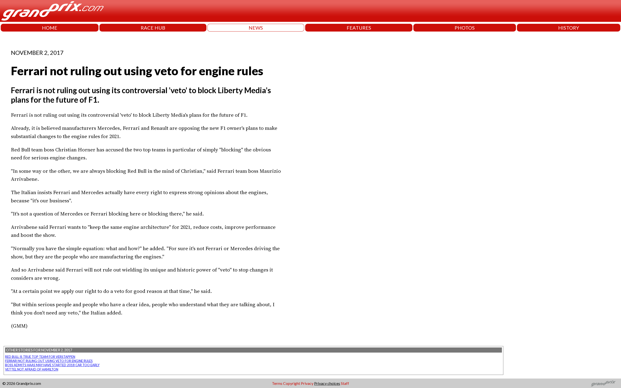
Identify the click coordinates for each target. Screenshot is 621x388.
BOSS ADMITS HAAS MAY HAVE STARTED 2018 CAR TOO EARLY (52, 365)
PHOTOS (465, 28)
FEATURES (359, 28)
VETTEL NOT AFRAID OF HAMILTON (31, 369)
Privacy (307, 383)
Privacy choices (327, 383)
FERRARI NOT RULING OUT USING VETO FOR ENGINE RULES (49, 361)
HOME (49, 28)
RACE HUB (153, 28)
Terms (277, 383)
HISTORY (568, 28)
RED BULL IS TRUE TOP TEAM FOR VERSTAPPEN (40, 357)
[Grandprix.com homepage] (603, 383)
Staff (345, 383)
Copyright (291, 383)
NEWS (256, 28)
